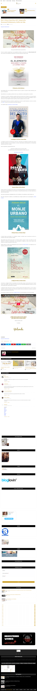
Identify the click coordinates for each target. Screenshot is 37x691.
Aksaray (5, 410)
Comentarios (5, 469)
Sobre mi (4, 0)
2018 (4, 17)
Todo (10, 341)
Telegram (34, 689)
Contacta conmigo (8, 0)
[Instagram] (16, 654)
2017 (18, 618)
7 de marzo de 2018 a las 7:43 (7, 398)
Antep (5, 411)
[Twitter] (18, 654)
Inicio (2, 17)
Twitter (25, 689)
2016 (18, 619)
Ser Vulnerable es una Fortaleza (10, 685)
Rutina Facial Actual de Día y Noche (30, 11)
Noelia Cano (6, 376)
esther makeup (6, 397)
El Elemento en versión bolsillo (13, 104)
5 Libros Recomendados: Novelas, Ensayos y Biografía (11, 11)
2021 (18, 612)
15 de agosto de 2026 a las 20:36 (8, 405)
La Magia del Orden (16, 292)
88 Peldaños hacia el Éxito (18, 152)
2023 (18, 609)
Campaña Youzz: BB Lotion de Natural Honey (13, 594)
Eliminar (8, 381)
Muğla (5, 414)
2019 (18, 615)
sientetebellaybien (4, 24)
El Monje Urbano (26, 244)
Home (1, 0)
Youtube (31, 689)
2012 (18, 625)
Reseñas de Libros (6, 341)
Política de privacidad (19, 0)
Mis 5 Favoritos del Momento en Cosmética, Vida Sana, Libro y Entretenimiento (18, 590)
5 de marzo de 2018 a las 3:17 (7, 377)
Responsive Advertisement (5, 26)
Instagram (21, 689)
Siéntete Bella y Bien (9, 689)
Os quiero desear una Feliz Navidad (5, 368)
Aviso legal (13, 0)
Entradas (4, 468)
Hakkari (5, 413)
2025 (18, 606)
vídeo (4, 102)
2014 (18, 622)
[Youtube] (20, 654)
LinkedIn (28, 689)
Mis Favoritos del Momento (17, 367)
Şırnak (5, 415)
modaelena (6, 383)
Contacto (17, 689)
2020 (18, 613)
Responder (5, 381)
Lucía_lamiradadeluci (8, 391)
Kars (4, 412)
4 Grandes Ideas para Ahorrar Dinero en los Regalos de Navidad (30, 368)
